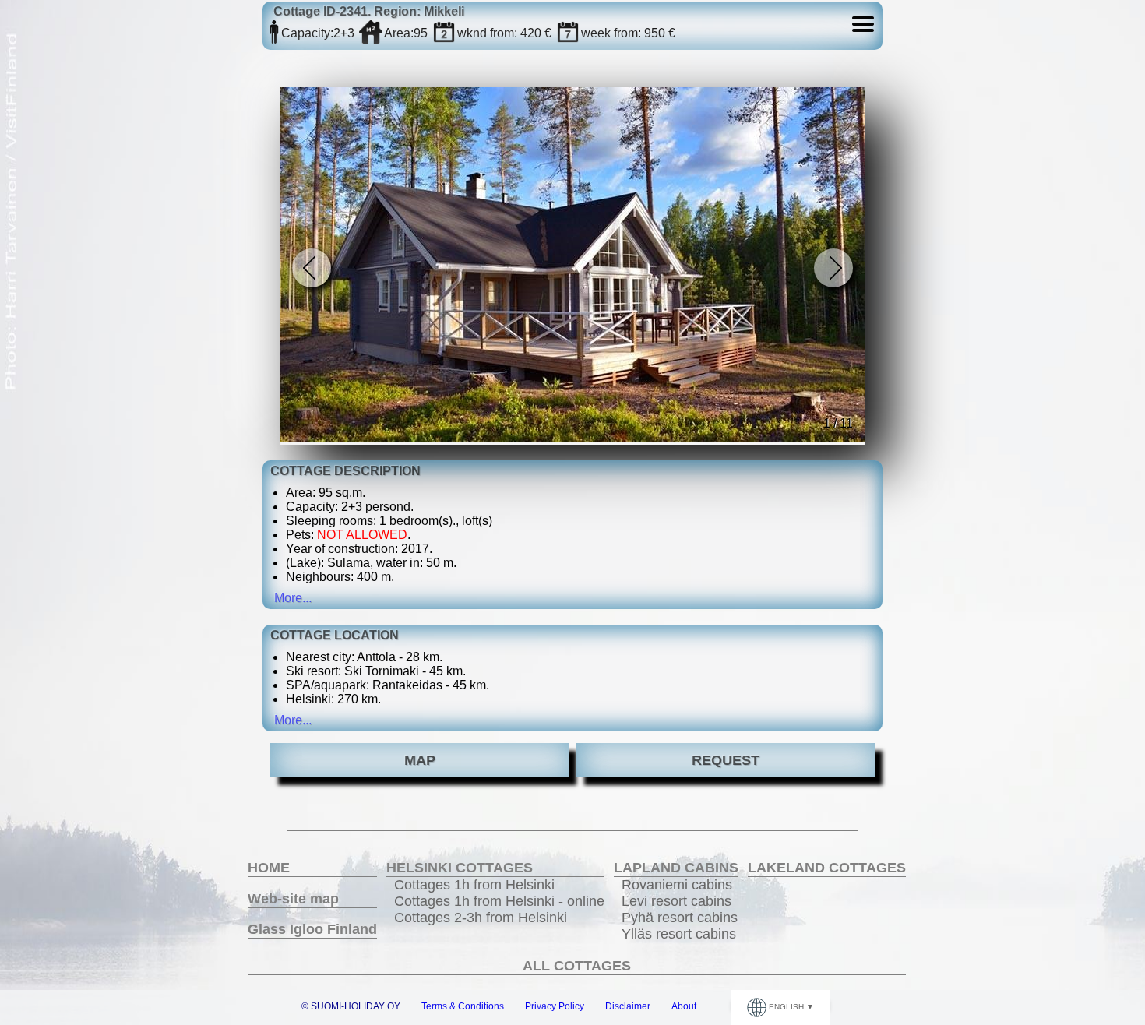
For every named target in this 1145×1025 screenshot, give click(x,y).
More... (293, 597)
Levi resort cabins (676, 901)
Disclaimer (627, 1006)
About (683, 1006)
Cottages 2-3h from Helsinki (480, 917)
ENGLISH (786, 1006)
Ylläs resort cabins (679, 934)
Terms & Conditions (462, 1006)
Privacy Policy (554, 1006)
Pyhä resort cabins (680, 917)
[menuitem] (312, 868)
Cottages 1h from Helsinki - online (499, 901)
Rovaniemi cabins (677, 885)
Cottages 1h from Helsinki (474, 885)
